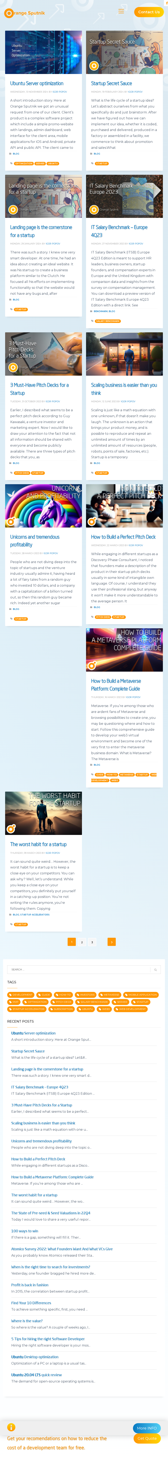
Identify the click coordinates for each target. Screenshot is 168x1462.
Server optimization (36, 83)
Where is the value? (27, 1321)
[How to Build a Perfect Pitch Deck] (124, 506)
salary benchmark (107, 321)
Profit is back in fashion (29, 1285)
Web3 (114, 780)
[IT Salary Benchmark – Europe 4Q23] (124, 196)
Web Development (132, 1009)
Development (22, 994)
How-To (112, 774)
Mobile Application (143, 994)
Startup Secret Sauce (111, 83)
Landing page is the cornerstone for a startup (47, 1069)
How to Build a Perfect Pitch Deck (123, 536)
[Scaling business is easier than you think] (124, 354)
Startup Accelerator (28, 1009)
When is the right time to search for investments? (50, 1267)
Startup (101, 163)
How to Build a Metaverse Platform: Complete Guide (52, 1177)
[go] (155, 970)
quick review (36, 1375)
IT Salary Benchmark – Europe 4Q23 (39, 1087)
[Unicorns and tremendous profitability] (44, 506)
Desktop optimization (34, 1357)
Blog (16, 153)
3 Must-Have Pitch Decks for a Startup (41, 1105)
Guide (99, 774)
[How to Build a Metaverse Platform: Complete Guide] (124, 650)
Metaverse (126, 774)
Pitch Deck (22, 473)
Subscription (63, 1009)
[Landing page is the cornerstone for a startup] (44, 196)
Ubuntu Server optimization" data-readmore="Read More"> (44, 54)
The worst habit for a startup (38, 844)
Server (40, 163)
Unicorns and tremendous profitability (41, 1141)
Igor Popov (60, 91)
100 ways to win (24, 1231)
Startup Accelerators (35, 914)
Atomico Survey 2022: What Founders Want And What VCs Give (62, 1249)
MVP (15, 1001)
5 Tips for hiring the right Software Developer (48, 1339)
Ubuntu (53, 163)
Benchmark (101, 311)
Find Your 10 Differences (31, 1303)
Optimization (23, 163)
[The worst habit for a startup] (44, 813)
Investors (87, 994)
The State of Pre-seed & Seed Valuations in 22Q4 (50, 1213)
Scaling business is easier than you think (43, 1123)
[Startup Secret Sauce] (124, 52)
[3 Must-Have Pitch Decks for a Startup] (44, 354)
